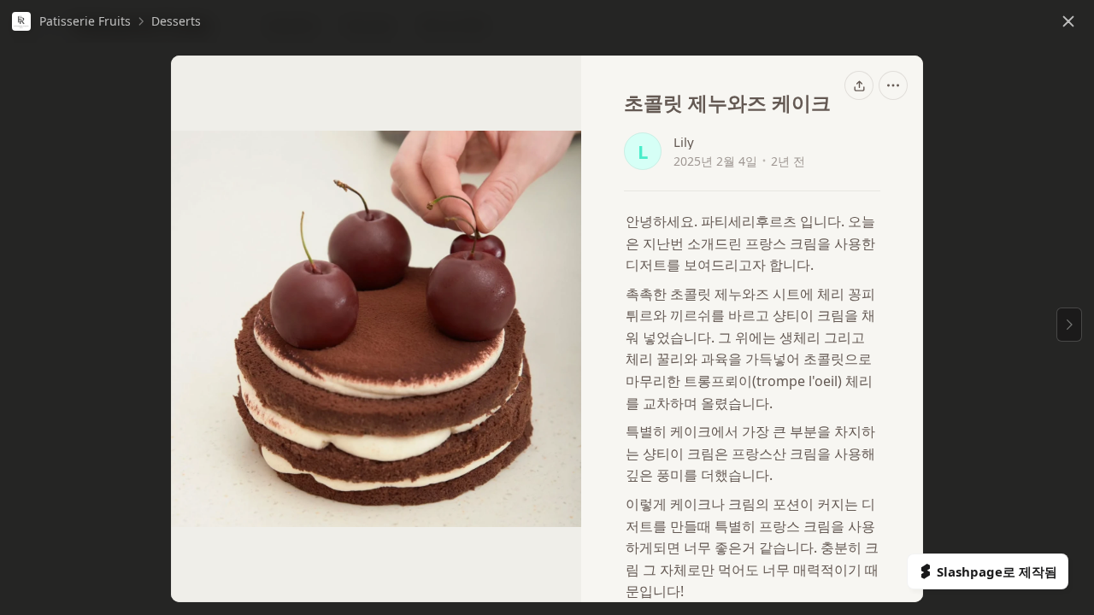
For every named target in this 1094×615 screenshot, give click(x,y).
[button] (71, 21)
